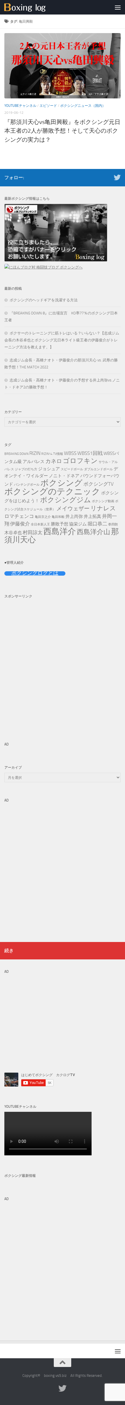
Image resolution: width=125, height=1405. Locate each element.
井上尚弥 (74, 516)
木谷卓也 (13, 532)
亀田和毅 (58, 517)
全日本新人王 (40, 524)
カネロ (53, 461)
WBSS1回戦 (90, 453)
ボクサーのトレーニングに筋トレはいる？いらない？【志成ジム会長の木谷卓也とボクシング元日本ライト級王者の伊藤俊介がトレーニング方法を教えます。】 (61, 340)
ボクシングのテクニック (52, 492)
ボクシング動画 (103, 501)
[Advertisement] (62, 663)
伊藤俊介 (20, 524)
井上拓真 (92, 516)
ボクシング (61, 483)
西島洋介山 (93, 532)
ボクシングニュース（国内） (83, 106)
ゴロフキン (80, 461)
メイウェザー (73, 508)
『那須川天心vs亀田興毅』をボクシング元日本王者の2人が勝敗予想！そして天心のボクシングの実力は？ (62, 130)
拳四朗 (113, 524)
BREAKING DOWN (16, 454)
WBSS (70, 453)
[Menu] (117, 7)
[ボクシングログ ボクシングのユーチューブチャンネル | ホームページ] (32, 7)
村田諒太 (32, 532)
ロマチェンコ (19, 516)
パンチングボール (27, 485)
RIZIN (34, 453)
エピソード (48, 106)
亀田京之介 (43, 517)
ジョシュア (49, 468)
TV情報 (58, 454)
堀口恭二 (97, 524)
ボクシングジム (65, 500)
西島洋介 (59, 531)
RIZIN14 (46, 454)
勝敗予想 (59, 524)
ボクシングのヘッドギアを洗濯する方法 (44, 300)
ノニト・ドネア (64, 475)
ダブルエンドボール (98, 469)
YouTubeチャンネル (20, 106)
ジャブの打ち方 (26, 469)
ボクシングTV (98, 484)
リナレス (103, 508)
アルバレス (33, 461)
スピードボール (72, 469)
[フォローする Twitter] (117, 177)
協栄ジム (78, 524)
